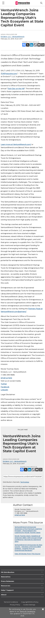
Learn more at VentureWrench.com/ (16, 144)
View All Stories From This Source (27, 554)
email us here (6, 378)
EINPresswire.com (9, 74)
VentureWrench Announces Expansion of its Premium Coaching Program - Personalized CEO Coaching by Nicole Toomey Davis (28, 530)
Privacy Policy (15, 605)
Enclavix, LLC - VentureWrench (12, 37)
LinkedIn (4, 390)
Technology (24, 482)
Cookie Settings (29, 605)
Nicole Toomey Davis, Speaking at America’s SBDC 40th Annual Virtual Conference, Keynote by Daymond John (28, 538)
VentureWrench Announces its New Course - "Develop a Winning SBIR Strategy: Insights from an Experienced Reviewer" (28, 547)
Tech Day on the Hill (16, 89)
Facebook (5, 387)
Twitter (4, 384)
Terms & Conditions (11, 602)
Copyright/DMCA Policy (29, 602)
